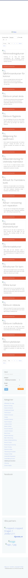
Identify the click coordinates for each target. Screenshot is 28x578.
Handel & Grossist (8, 415)
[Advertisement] (14, 15)
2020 (22, 567)
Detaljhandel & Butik (9, 410)
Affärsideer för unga (9, 403)
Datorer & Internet (8, 408)
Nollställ (20, 388)
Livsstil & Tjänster (8, 431)
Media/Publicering (8, 435)
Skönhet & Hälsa (8, 449)
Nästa (20, 43)
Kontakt (12, 567)
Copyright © (18, 567)
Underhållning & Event (9, 458)
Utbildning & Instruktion (9, 461)
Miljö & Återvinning (8, 438)
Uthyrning (6, 463)
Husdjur (6, 417)
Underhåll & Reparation (9, 456)
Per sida (20, 37)
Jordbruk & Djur (8, 424)
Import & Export (8, 421)
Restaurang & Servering (10, 444)
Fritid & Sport (7, 412)
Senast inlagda (7, 465)
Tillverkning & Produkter (10, 451)
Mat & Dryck (7, 433)
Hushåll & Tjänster (8, 419)
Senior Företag (8, 447)
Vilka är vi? (6, 567)
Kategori (6, 377)
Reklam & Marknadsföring (10, 440)
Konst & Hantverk (8, 428)
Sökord (6, 372)
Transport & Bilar (8, 454)
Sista (4, 45)
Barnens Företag (8, 405)
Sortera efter (5, 37)
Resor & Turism (8, 442)
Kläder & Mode (7, 426)
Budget (6, 383)
